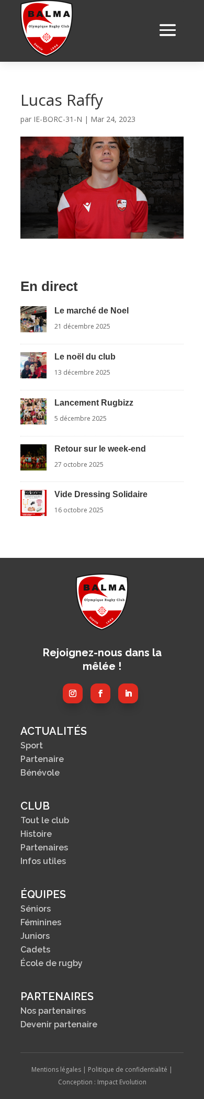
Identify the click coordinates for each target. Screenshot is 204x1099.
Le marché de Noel (91, 310)
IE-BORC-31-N (57, 119)
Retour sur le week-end (100, 448)
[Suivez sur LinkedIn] (128, 693)
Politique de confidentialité (127, 1069)
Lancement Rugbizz (93, 402)
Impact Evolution (121, 1082)
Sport (31, 745)
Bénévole (40, 773)
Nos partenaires (53, 1011)
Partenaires (44, 848)
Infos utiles (43, 861)
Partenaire (42, 759)
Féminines (40, 922)
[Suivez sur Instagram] (73, 693)
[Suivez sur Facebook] (100, 693)
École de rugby (51, 963)
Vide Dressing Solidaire (101, 494)
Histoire (36, 834)
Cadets (35, 950)
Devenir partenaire (58, 1024)
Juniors (35, 936)
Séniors (35, 909)
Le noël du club (85, 356)
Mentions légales (56, 1069)
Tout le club (44, 820)
